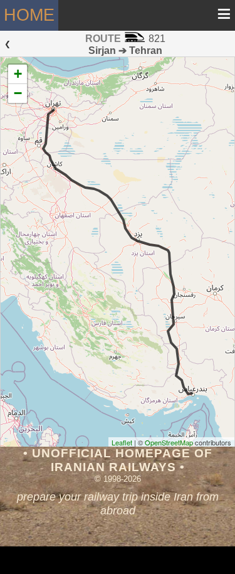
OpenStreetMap (169, 442)
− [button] (18, 93)
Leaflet (122, 442)
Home (29, 14)
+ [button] (18, 74)
